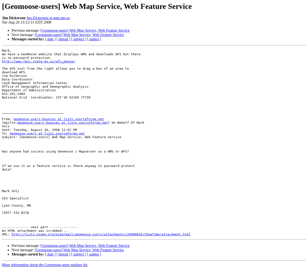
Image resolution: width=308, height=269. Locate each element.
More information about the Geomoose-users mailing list (44, 265)
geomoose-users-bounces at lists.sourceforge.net (58, 119)
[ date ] (50, 39)
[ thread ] (63, 39)
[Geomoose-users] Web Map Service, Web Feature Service (85, 30)
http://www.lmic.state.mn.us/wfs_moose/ (38, 61)
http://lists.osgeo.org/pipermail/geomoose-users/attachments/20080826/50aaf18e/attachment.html (101, 234)
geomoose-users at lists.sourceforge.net (47, 133)
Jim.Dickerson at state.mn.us (48, 18)
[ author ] (94, 39)
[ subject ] (78, 39)
